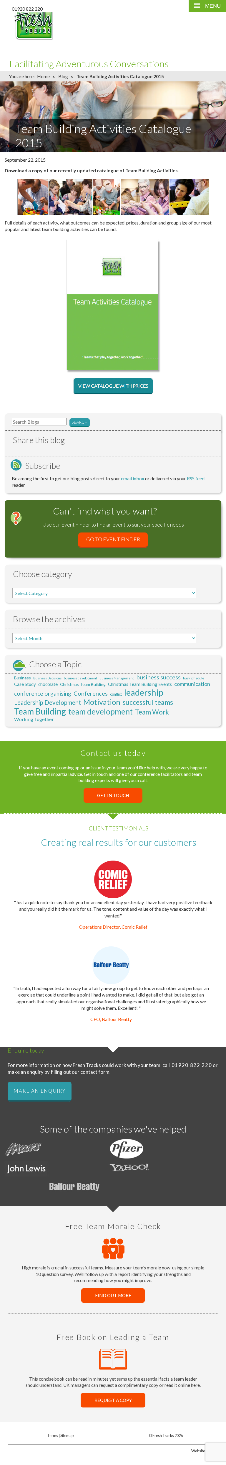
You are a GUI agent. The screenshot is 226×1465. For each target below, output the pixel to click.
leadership (143, 692)
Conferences (91, 693)
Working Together (34, 719)
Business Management (116, 678)
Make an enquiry (39, 1091)
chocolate (48, 684)
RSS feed (196, 478)
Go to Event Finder (113, 540)
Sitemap (67, 1435)
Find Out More (113, 1295)
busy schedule (193, 678)
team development (100, 711)
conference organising (42, 693)
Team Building (40, 711)
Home (43, 76)
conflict (116, 694)
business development (80, 678)
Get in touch (113, 795)
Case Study (25, 684)
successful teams (148, 702)
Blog (63, 76)
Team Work (152, 712)
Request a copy (113, 1400)
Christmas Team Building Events (140, 684)
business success (158, 677)
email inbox (132, 478)
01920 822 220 (27, 9)
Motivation (101, 701)
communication (192, 684)
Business (22, 677)
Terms (52, 1435)
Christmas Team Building (83, 684)
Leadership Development (47, 702)
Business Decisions (47, 678)
